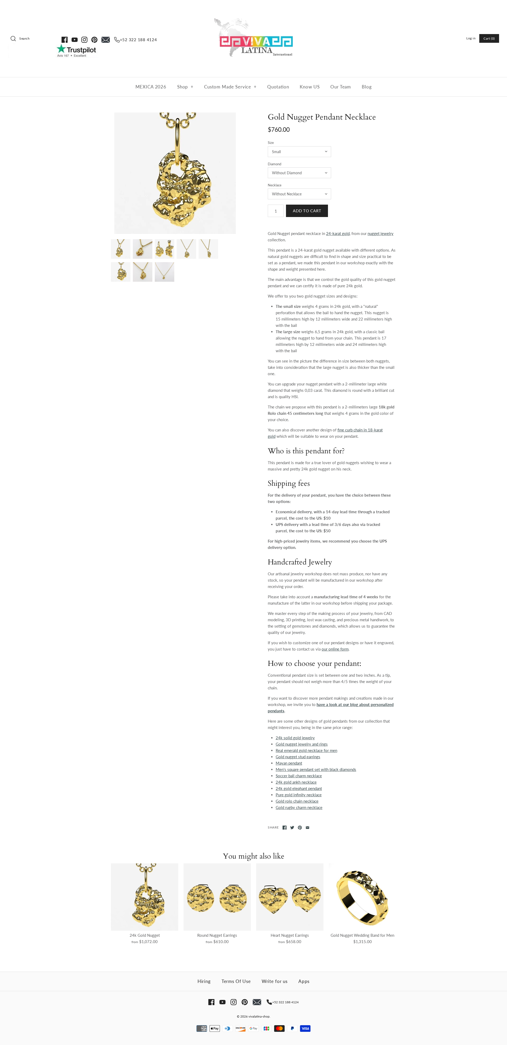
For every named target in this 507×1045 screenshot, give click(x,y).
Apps (303, 981)
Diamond (274, 164)
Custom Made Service (230, 87)
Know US (310, 87)
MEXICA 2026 (150, 87)
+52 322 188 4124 (138, 39)
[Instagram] (84, 40)
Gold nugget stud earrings (298, 756)
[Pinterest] (94, 40)
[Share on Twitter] (292, 828)
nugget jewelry (380, 233)
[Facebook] (65, 40)
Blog (367, 87)
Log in (471, 38)
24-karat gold (338, 233)
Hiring (204, 981)
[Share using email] (307, 828)
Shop (185, 87)
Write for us (275, 981)
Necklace (274, 185)
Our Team (340, 87)
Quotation (278, 87)
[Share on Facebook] (285, 828)
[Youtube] (75, 40)
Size (271, 142)
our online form (335, 649)
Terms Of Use (236, 981)
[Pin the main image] (300, 828)
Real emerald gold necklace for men (306, 750)
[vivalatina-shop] (253, 8)
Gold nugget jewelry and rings (302, 744)
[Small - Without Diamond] (175, 173)
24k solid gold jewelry (295, 737)
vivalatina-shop (259, 1016)
